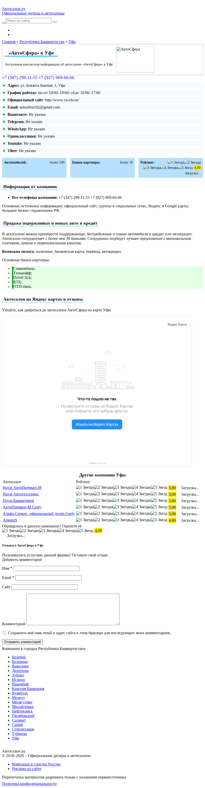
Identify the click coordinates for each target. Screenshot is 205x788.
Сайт (6, 587)
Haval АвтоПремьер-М (22, 487)
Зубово (18, 675)
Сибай (17, 724)
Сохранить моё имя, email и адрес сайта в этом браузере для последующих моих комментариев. (89, 633)
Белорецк (20, 661)
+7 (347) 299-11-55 (20, 77)
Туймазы (19, 733)
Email (8, 577)
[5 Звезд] (185, 167)
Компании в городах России (36, 764)
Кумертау (20, 693)
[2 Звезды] (192, 162)
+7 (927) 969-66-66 (56, 77)
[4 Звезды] (169, 167)
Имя (7, 568)
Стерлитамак (23, 729)
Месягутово (22, 702)
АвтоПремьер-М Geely (22, 507)
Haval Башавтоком (18, 500)
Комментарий (14, 624)
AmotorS (10, 520)
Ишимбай (20, 684)
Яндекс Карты (97, 463)
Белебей (19, 657)
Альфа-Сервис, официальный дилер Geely (39, 513)
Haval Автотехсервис (21, 494)
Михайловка (23, 706)
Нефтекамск (22, 711)
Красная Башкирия (28, 688)
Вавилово (20, 666)
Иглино (18, 679)
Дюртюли (20, 670)
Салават (19, 720)
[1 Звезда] (175, 162)
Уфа (15, 738)
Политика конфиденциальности (29, 783)
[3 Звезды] (151, 167)
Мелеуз (18, 697)
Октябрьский (23, 715)
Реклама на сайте (26, 768)
